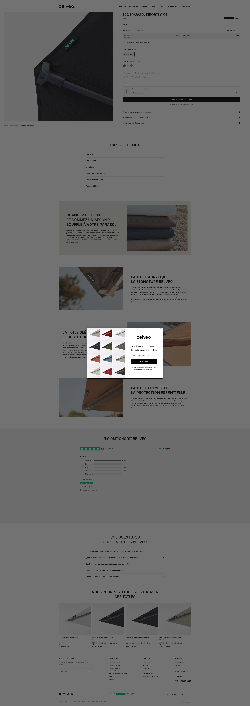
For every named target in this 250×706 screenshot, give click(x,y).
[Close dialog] (161, 330)
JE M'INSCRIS (144, 361)
